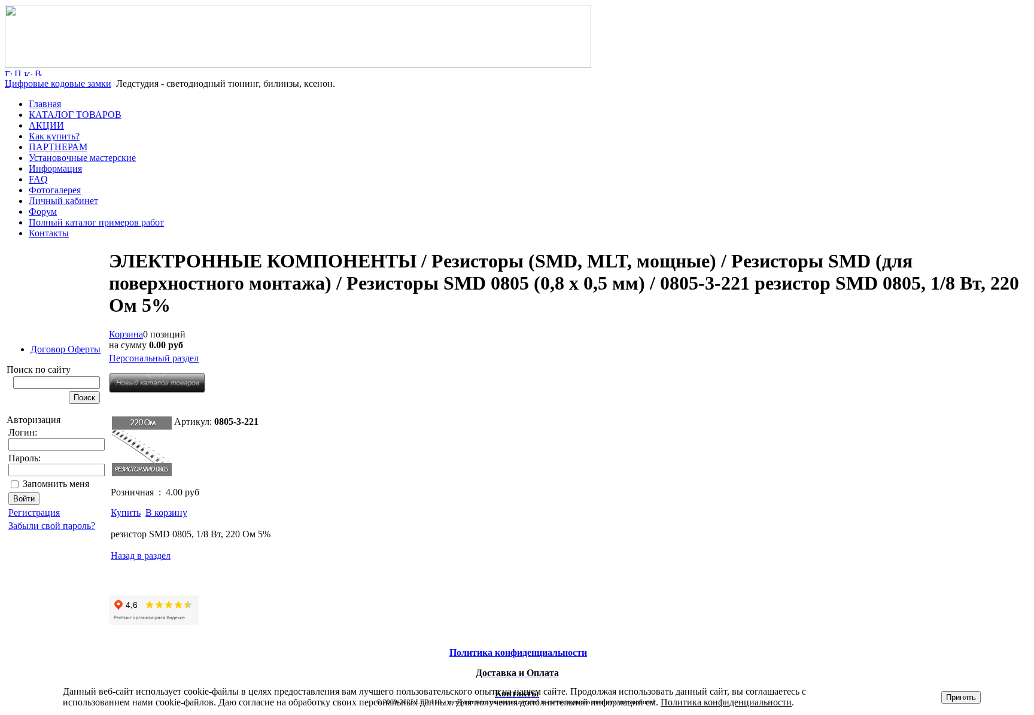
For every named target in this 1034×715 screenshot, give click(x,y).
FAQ (38, 179)
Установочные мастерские (82, 158)
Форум (43, 211)
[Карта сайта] (28, 73)
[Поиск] (18, 73)
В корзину (166, 512)
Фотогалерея (55, 190)
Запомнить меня (56, 484)
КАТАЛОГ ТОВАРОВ (75, 114)
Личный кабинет (63, 201)
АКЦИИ (46, 125)
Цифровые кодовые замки (58, 83)
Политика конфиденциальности (726, 702)
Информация (55, 168)
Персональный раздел (154, 358)
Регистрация (34, 512)
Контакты (49, 233)
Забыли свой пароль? (51, 526)
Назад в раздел (141, 555)
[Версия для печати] (38, 73)
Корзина (126, 334)
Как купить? (54, 136)
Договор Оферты (66, 349)
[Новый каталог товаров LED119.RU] (157, 390)
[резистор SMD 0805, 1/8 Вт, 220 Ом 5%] (142, 446)
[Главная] (298, 64)
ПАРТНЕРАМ (58, 147)
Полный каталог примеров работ (96, 222)
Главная (45, 104)
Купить (126, 512)
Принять (961, 697)
